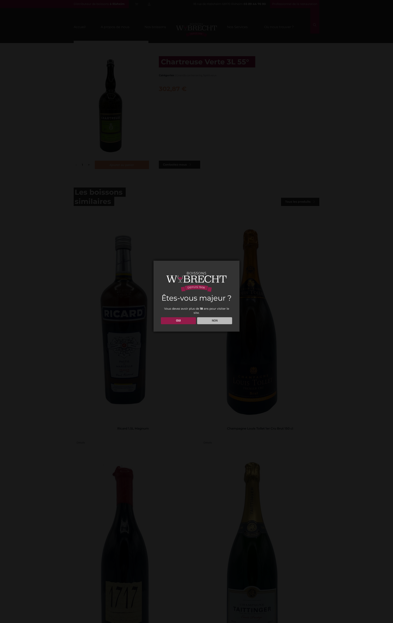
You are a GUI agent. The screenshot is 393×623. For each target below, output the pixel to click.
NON (215, 320)
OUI (178, 320)
